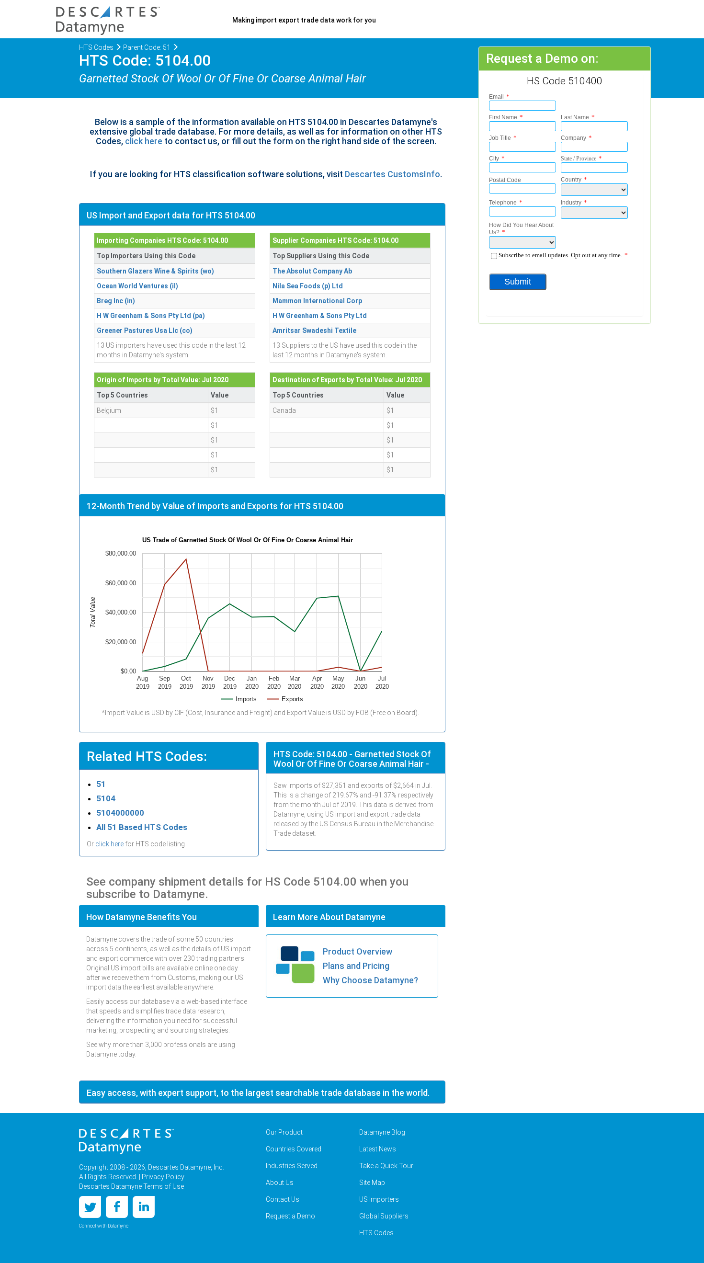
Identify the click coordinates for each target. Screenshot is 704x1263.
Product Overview (357, 951)
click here (143, 141)
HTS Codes (96, 47)
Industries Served (292, 1166)
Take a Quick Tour (386, 1166)
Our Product (284, 1132)
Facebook (117, 1207)
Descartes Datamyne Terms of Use (131, 1186)
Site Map (372, 1182)
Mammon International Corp (317, 301)
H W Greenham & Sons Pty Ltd (320, 315)
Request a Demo (290, 1216)
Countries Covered (293, 1149)
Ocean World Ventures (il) (137, 286)
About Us (280, 1182)
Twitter (90, 1207)
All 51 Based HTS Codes (141, 827)
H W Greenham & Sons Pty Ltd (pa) (151, 315)
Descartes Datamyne (126, 1141)
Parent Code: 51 (146, 47)
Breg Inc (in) (116, 301)
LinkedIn (144, 1207)
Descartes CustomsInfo (392, 174)
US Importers (379, 1199)
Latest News (377, 1149)
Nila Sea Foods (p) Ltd (308, 286)
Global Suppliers (384, 1216)
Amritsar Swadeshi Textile (314, 330)
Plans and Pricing (356, 966)
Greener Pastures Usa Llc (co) (145, 330)
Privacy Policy (163, 1177)
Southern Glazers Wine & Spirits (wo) (155, 271)
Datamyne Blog (382, 1132)
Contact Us (282, 1199)
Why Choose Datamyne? (370, 980)
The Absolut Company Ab (312, 271)
